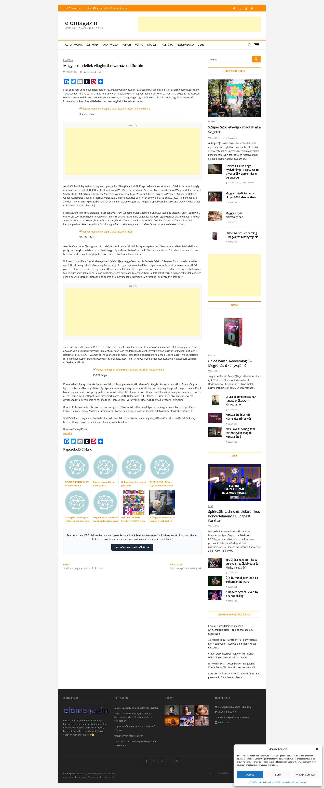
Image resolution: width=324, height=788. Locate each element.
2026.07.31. (232, 202)
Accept (250, 774)
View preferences (306, 774)
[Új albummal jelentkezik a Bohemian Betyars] (215, 581)
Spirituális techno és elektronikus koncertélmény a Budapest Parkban (234, 516)
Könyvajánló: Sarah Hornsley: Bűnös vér (238, 416)
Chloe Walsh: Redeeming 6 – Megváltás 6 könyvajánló (242, 235)
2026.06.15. (232, 410)
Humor (126, 44)
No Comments (231, 138)
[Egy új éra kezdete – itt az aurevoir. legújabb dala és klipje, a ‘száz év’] (215, 563)
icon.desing (92, 773)
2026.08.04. (232, 183)
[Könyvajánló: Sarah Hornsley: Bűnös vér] (215, 418)
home (209, 773)
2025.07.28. (232, 442)
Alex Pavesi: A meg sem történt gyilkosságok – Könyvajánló (240, 433)
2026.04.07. (232, 601)
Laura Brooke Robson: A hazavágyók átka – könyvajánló (241, 400)
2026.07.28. (232, 222)
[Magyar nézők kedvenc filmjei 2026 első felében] (215, 196)
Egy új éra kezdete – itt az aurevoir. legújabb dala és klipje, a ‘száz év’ (242, 563)
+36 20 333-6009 (226, 712)
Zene (201, 44)
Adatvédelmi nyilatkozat (260, 782)
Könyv (139, 44)
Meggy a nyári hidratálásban (234, 215)
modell (100, 72)
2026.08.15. (215, 138)
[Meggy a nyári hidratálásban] (215, 216)
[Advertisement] (199, 24)
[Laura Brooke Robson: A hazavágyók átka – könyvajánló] (215, 400)
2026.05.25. (232, 573)
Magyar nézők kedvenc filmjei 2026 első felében (241, 195)
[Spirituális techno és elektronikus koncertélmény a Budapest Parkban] (234, 482)
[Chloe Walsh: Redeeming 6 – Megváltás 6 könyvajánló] (215, 236)
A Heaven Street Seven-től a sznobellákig (242, 594)
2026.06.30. (215, 526)
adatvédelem (223, 773)
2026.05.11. (232, 587)
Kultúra (167, 44)
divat (85, 72)
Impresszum (300, 782)
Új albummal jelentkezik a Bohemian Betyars (242, 579)
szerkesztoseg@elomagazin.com (112, 8)
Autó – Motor (74, 44)
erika (211, 653)
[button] (317, 749)
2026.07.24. (232, 242)
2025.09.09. (232, 424)
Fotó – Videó (110, 44)
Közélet (152, 44)
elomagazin (81, 22)
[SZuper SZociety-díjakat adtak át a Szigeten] (234, 98)
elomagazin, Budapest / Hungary (234, 706)
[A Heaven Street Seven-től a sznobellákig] (215, 595)
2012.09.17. (71, 72)
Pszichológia (185, 44)
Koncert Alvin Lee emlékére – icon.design (231, 673)
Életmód (92, 44)
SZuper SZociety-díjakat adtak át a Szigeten (136, 707)
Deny (278, 774)
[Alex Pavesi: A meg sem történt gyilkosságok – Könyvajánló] (215, 432)
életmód (92, 72)
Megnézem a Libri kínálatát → (132, 547)
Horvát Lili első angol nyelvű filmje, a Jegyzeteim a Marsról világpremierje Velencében (242, 171)
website (67, 433)
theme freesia (80, 777)
